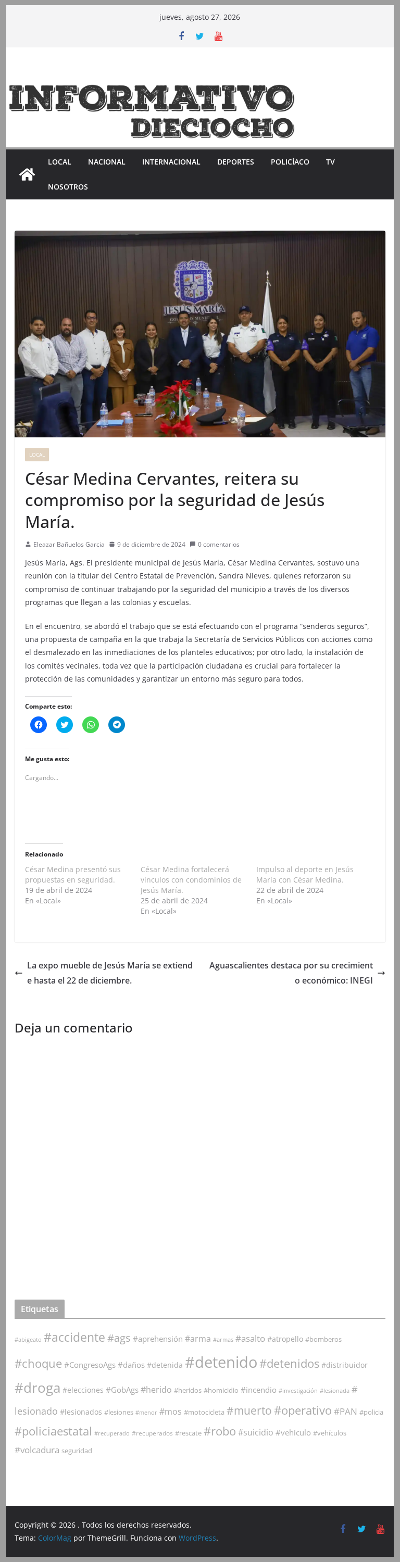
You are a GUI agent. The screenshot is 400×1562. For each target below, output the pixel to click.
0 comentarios (219, 544)
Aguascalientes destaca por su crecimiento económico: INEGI (291, 973)
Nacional (107, 162)
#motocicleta (204, 1412)
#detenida (165, 1365)
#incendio (259, 1389)
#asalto (250, 1338)
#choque (38, 1363)
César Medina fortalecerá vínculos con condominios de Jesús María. (191, 879)
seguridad (76, 1450)
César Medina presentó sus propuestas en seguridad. (73, 874)
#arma (198, 1338)
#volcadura (37, 1450)
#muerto (249, 1410)
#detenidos (289, 1363)
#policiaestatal (53, 1431)
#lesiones (118, 1412)
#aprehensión (158, 1338)
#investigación (298, 1390)
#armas (223, 1339)
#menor (146, 1412)
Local (59, 162)
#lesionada (334, 1390)
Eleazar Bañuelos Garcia (69, 544)
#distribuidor (344, 1365)
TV (330, 162)
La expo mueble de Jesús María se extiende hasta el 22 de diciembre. (110, 973)
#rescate (188, 1433)
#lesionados (81, 1412)
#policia (371, 1412)
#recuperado (112, 1433)
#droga (37, 1387)
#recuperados (152, 1433)
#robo (220, 1431)
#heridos (188, 1390)
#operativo (303, 1410)
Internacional (171, 162)
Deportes (235, 162)
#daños (131, 1364)
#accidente (74, 1337)
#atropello (285, 1339)
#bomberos (323, 1339)
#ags (119, 1338)
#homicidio (221, 1390)
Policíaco (290, 162)
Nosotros (68, 187)
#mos (170, 1411)
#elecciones (83, 1390)
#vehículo (293, 1432)
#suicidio (255, 1432)
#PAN (345, 1411)
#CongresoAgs (90, 1364)
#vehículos (329, 1433)
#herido (156, 1389)
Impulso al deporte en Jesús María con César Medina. (305, 874)
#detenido (221, 1362)
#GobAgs (122, 1389)
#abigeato (28, 1339)
